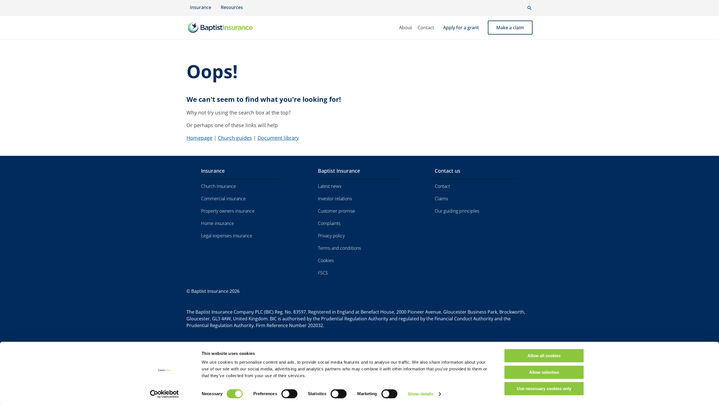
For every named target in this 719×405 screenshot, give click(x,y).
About (405, 27)
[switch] (289, 393)
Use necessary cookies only (544, 388)
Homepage (199, 137)
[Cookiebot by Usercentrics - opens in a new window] (164, 394)
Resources (232, 7)
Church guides (235, 137)
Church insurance (218, 186)
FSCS (323, 273)
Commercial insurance (223, 198)
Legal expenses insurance (226, 236)
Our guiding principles (457, 211)
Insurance (200, 7)
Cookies (326, 260)
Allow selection (544, 372)
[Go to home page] (229, 27)
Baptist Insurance (339, 170)
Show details (420, 394)
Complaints (329, 223)
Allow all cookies (544, 355)
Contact (426, 27)
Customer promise (336, 211)
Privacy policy (331, 236)
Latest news (329, 186)
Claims (441, 198)
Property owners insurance (227, 211)
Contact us (447, 170)
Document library (278, 137)
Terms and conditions (339, 248)
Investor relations (335, 198)
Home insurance (217, 223)
